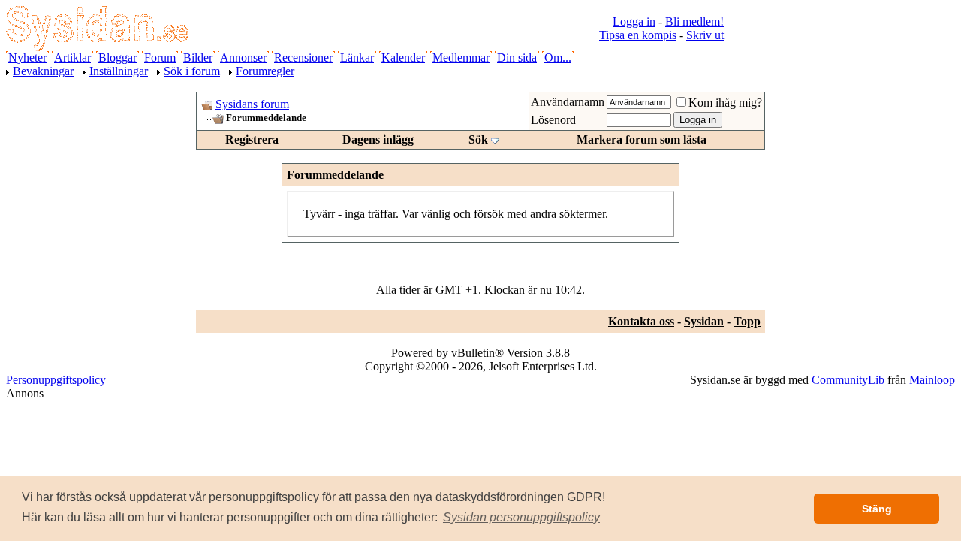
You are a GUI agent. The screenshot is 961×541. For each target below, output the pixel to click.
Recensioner (303, 57)
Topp (747, 321)
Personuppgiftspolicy (56, 379)
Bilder (197, 57)
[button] (521, 517)
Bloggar (117, 57)
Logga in (634, 21)
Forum (160, 57)
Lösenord (553, 119)
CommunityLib (848, 379)
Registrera (252, 139)
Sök (478, 139)
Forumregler (265, 71)
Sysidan (704, 321)
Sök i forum (192, 71)
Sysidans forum (252, 104)
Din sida (517, 57)
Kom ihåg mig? (725, 102)
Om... (557, 57)
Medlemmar (461, 57)
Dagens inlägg (378, 139)
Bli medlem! (694, 21)
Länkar (357, 57)
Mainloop (932, 379)
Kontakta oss (641, 321)
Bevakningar (43, 71)
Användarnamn (567, 101)
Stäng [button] (877, 509)
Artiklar (72, 57)
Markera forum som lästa (641, 139)
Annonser (243, 57)
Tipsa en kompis (637, 35)
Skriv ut (705, 35)
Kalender (403, 57)
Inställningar (118, 71)
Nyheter (27, 57)
